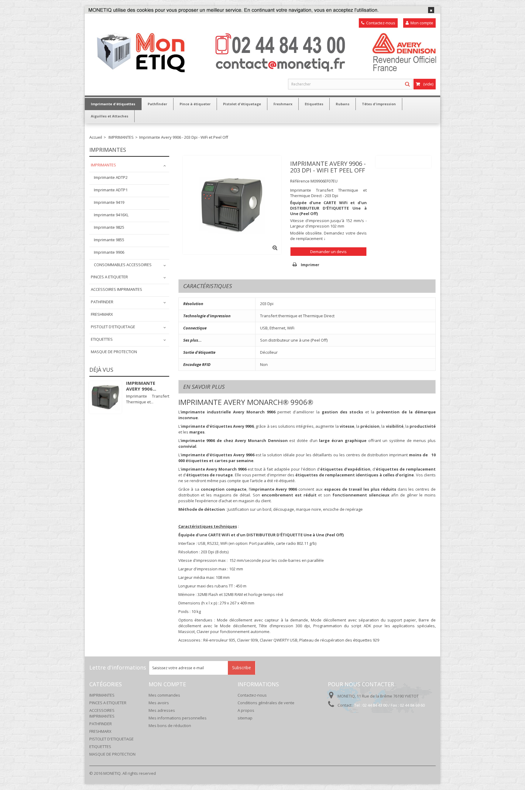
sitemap (245, 718)
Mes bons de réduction (170, 725)
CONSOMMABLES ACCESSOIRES (123, 264)
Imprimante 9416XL (111, 215)
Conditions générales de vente (266, 702)
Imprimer (309, 264)
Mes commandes (164, 695)
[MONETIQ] (266, 51)
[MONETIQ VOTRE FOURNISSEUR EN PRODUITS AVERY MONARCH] (262, 10)
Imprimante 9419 (109, 202)
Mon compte (419, 23)
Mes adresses (162, 710)
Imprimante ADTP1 (111, 190)
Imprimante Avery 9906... (141, 386)
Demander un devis (328, 251)
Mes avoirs (159, 702)
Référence (300, 181)
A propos (246, 710)
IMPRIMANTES (121, 137)
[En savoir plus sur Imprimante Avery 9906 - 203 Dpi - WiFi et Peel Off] (105, 397)
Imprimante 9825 (109, 227)
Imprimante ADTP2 (111, 177)
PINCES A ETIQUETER (109, 277)
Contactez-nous (378, 23)
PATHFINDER (102, 302)
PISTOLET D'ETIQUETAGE (113, 326)
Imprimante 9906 (109, 252)
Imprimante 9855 (109, 239)
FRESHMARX (102, 314)
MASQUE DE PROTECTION (114, 351)
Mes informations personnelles (178, 718)
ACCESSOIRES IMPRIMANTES (116, 289)
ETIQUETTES (102, 339)
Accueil (95, 137)
